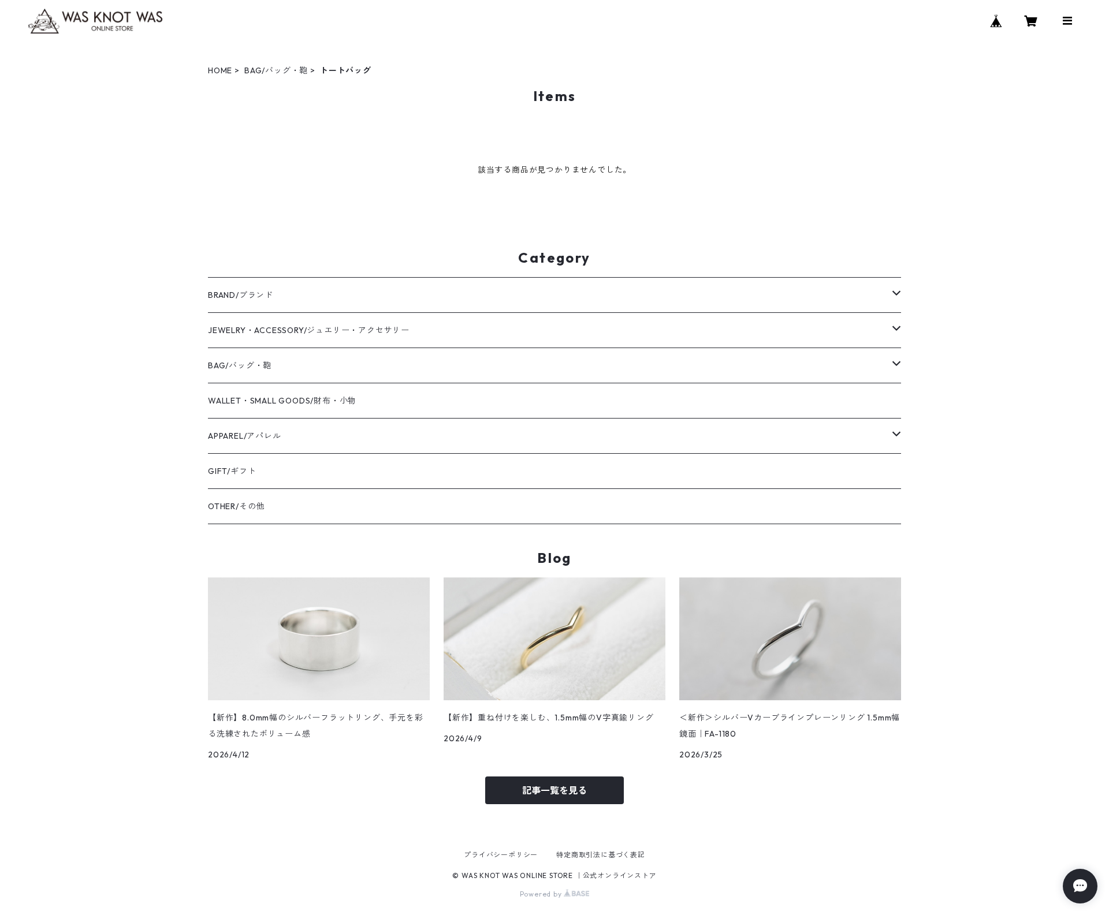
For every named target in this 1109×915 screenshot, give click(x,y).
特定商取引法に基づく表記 (600, 854)
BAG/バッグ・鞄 (276, 70)
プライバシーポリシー (501, 854)
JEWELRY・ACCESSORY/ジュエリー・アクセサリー (309, 330)
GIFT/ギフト (232, 471)
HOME (220, 70)
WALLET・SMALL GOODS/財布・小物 (282, 400)
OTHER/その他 (236, 506)
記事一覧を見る (554, 790)
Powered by (542, 894)
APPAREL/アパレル (244, 436)
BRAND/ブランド (240, 295)
